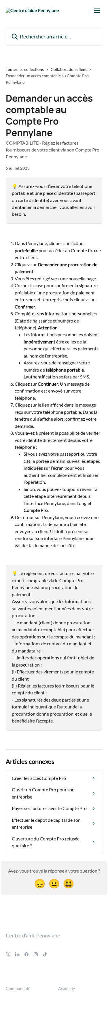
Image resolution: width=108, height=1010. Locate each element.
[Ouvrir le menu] (97, 10)
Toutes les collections (25, 69)
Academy (66, 988)
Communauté (18, 988)
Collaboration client (69, 69)
